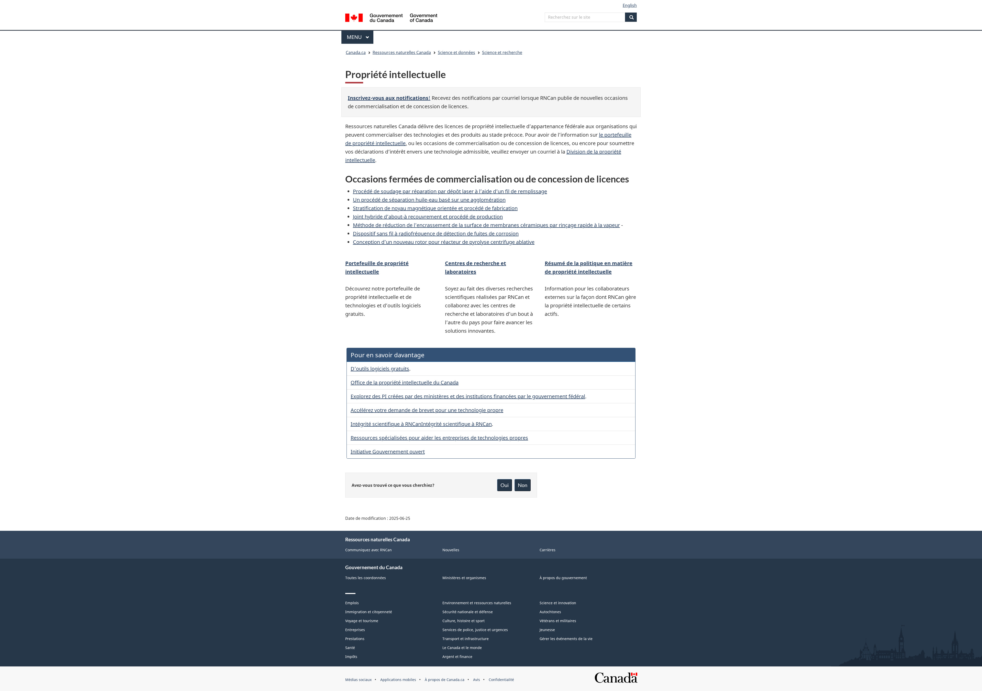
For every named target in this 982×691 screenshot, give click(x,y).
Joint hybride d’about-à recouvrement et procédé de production (428, 216)
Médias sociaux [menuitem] (358, 679)
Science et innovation (558, 602)
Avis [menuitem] (476, 679)
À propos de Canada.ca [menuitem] (444, 679)
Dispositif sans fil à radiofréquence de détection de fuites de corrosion (436, 233)
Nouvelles (450, 549)
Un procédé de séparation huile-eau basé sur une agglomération (429, 199)
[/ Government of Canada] (391, 19)
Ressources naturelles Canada (402, 52)
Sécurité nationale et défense (467, 611)
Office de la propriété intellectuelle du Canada (405, 382)
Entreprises (355, 629)
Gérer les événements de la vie (566, 638)
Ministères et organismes (464, 577)
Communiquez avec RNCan (368, 549)
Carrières (547, 549)
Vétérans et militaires (558, 620)
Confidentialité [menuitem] (501, 679)
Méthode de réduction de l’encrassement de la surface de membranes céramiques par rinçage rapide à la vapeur (486, 225)
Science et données (456, 52)
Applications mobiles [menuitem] (398, 679)
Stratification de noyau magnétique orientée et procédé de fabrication (435, 208)
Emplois (352, 602)
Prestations (354, 638)
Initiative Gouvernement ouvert (388, 451)
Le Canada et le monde (462, 647)
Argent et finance (457, 656)
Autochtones (550, 611)
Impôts (351, 656)
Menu (360, 37)
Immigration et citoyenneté (368, 611)
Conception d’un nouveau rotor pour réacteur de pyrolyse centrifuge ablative (443, 242)
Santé (350, 647)
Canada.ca (356, 52)
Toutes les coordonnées (365, 577)
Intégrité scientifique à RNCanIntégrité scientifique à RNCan (421, 423)
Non (522, 485)
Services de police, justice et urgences (475, 629)
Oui (504, 485)
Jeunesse (547, 629)
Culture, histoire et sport (463, 620)
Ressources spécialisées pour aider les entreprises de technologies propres (439, 437)
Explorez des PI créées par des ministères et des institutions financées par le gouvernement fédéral (468, 396)
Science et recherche (502, 52)
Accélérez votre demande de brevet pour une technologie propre (427, 410)
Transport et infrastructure (465, 638)
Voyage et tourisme (361, 620)
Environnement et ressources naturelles (476, 602)
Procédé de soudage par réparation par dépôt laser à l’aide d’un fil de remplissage (450, 191)
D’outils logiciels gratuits (380, 368)
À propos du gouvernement (563, 577)
